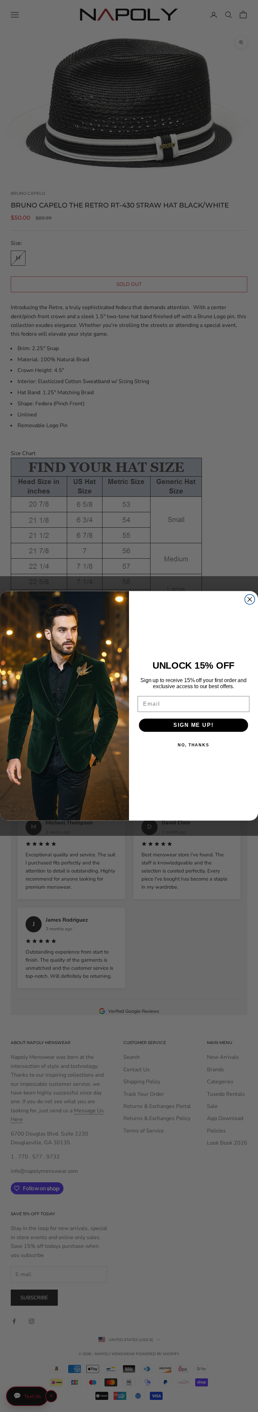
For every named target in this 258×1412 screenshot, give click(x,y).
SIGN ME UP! (193, 725)
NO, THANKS (193, 745)
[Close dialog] (250, 600)
